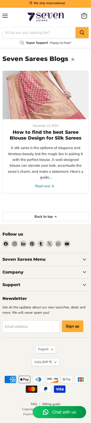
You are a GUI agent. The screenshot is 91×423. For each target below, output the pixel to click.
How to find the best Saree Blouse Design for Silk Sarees (45, 135)
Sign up (72, 326)
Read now (43, 186)
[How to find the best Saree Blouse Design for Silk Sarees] (45, 95)
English (43, 349)
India (43, 362)
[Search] (82, 32)
